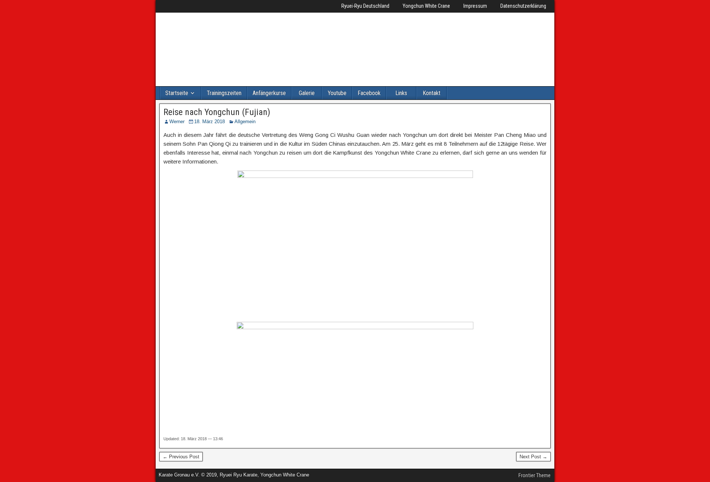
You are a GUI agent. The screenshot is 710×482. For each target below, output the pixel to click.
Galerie (307, 93)
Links (401, 93)
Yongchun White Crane (426, 6)
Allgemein (245, 121)
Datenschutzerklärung (523, 6)
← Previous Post (181, 456)
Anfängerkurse (269, 93)
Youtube (337, 93)
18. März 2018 (209, 121)
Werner (177, 121)
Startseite (176, 93)
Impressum (475, 6)
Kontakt (431, 93)
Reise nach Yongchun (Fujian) (216, 112)
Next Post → (533, 456)
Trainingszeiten (224, 93)
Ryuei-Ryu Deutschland (365, 6)
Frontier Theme (534, 475)
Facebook (369, 93)
